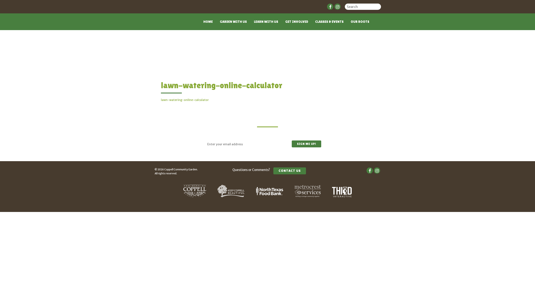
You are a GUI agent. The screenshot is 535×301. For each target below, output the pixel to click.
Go (378, 7)
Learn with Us (266, 22)
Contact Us (290, 171)
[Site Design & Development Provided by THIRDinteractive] (342, 196)
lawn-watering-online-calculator (185, 100)
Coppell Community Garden (171, 24)
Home (208, 22)
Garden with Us (233, 22)
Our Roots (360, 22)
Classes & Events (329, 22)
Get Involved (296, 22)
